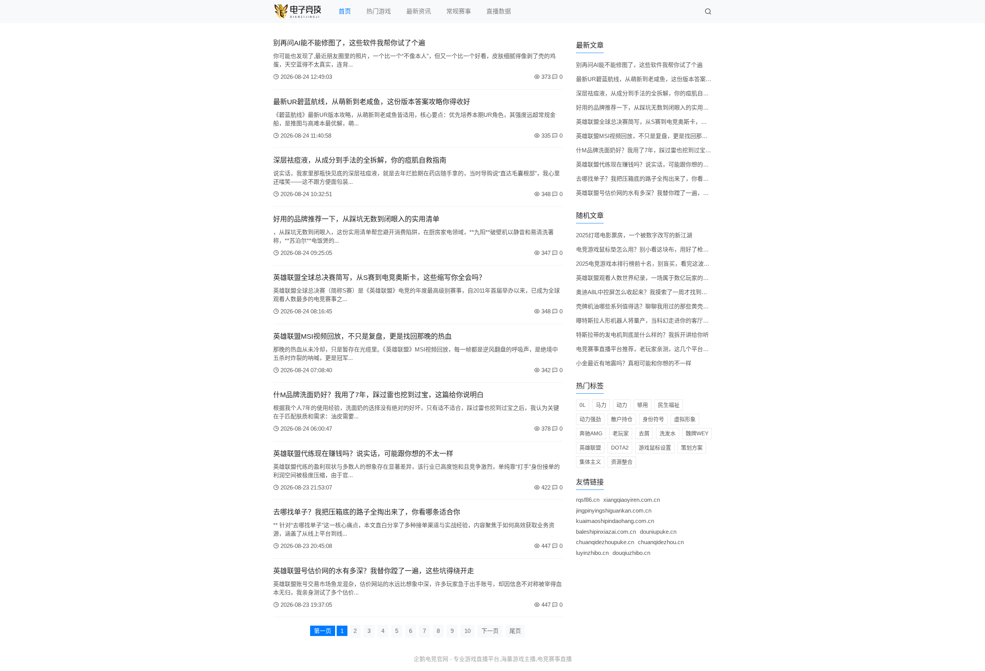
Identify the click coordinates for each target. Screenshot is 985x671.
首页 (345, 11)
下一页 (490, 631)
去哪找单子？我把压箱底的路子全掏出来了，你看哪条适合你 (366, 512)
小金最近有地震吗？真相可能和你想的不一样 (633, 363)
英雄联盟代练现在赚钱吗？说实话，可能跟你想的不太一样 (363, 454)
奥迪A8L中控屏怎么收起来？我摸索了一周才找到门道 (644, 292)
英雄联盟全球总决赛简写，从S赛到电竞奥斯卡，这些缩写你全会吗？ (379, 277)
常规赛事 (458, 11)
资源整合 (622, 462)
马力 (601, 405)
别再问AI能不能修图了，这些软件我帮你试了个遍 (349, 43)
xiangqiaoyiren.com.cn (631, 499)
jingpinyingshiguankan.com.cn (613, 510)
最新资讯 (418, 11)
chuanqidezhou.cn (661, 542)
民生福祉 (668, 405)
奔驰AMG (591, 433)
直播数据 (498, 11)
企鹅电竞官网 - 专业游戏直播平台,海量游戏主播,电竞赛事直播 (493, 659)
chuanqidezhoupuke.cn (605, 542)
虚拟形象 (685, 419)
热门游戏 (378, 11)
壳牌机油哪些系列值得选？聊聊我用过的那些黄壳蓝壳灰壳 (651, 306)
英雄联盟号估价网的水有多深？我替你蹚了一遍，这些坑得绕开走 (373, 571)
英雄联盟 (590, 448)
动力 (621, 405)
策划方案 (692, 448)
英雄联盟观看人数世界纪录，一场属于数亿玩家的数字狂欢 (651, 278)
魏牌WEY (697, 433)
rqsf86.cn (587, 499)
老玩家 (621, 433)
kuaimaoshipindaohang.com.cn (615, 521)
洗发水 (667, 433)
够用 (642, 405)
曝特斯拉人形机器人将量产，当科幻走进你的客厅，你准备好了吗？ (662, 320)
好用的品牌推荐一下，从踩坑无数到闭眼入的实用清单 (356, 219)
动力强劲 (590, 419)
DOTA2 (620, 448)
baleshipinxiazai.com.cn (606, 531)
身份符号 (653, 419)
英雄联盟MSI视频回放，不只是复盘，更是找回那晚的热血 (362, 336)
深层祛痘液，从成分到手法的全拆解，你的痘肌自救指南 (359, 160)
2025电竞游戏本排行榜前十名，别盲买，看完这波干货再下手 (654, 263)
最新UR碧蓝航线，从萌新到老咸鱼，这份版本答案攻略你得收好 (371, 102)
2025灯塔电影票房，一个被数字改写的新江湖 (634, 235)
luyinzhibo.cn (592, 552)
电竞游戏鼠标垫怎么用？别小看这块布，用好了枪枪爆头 (648, 249)
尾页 (515, 631)
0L (582, 405)
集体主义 (590, 462)
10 (467, 631)
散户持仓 (622, 419)
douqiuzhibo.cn (631, 552)
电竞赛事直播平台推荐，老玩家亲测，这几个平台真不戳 (648, 349)
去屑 (644, 433)
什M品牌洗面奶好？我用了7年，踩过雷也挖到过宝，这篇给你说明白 (378, 395)
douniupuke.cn (658, 531)
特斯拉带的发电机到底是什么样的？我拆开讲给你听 (642, 334)
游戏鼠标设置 (655, 448)
